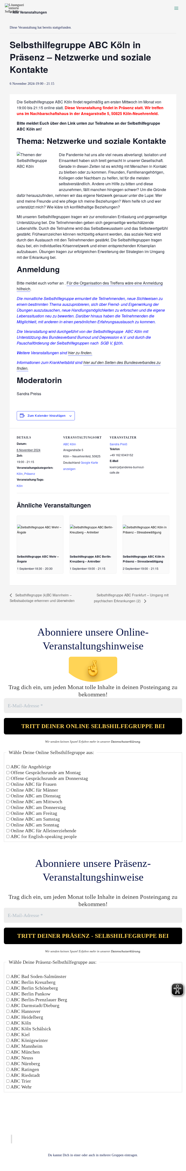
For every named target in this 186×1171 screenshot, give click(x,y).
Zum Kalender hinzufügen (47, 415)
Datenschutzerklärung (125, 741)
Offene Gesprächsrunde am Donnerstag (48, 778)
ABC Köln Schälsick (30, 1028)
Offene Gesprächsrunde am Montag (45, 772)
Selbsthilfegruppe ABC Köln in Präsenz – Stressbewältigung (143, 558)
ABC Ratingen (24, 1069)
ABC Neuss (21, 1057)
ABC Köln (69, 444)
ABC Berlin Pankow (29, 993)
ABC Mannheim (26, 1046)
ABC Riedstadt (24, 1075)
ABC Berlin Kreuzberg (32, 982)
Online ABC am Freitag (33, 813)
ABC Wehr (20, 1086)
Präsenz (29, 473)
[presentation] (40, 533)
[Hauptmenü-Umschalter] (176, 8)
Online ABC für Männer (33, 790)
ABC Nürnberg (24, 1063)
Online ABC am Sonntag (34, 824)
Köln (20, 473)
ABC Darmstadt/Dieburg (34, 1005)
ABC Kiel (19, 1034)
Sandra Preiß (118, 444)
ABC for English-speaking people (43, 836)
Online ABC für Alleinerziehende (42, 830)
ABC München (24, 1052)
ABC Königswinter (28, 1040)
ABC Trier (20, 1081)
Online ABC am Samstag (34, 819)
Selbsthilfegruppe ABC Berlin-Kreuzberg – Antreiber (90, 558)
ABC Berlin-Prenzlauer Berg (38, 999)
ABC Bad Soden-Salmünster (37, 976)
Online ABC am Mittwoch (35, 801)
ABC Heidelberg (26, 1017)
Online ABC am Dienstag (35, 795)
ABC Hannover (24, 1011)
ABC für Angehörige (30, 766)
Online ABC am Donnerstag (37, 807)
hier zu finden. (80, 352)
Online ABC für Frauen (32, 784)
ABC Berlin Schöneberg (33, 988)
